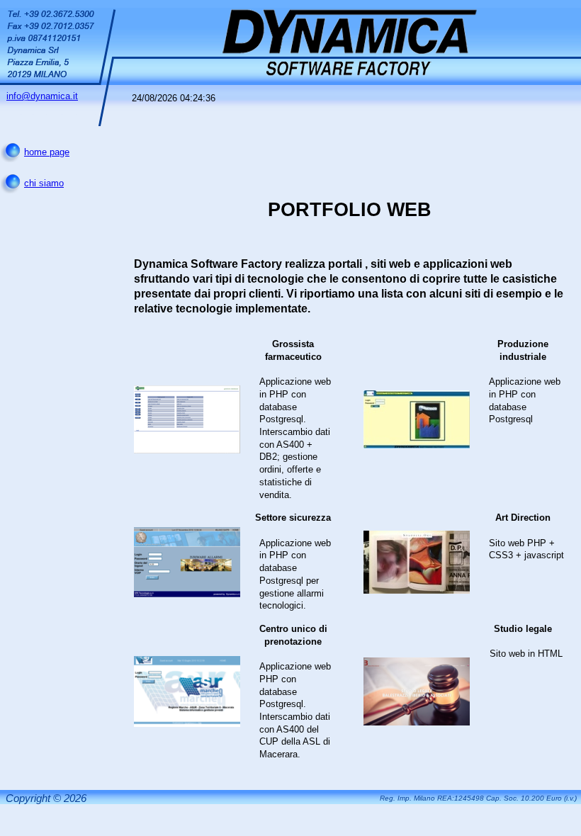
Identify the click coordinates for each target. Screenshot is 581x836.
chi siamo (44, 183)
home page (46, 152)
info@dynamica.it (42, 96)
